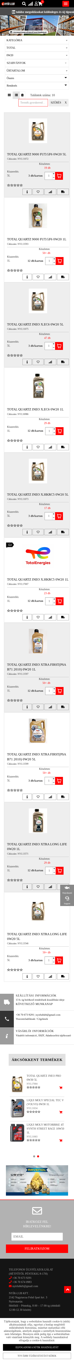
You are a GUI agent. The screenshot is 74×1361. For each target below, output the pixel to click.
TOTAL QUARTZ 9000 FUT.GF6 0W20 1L (36, 239)
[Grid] (9, 95)
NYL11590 (32, 1132)
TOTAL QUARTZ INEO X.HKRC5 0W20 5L (37, 494)
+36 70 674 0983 (22, 1282)
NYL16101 (32, 1083)
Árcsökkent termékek (37, 1060)
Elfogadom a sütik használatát (37, 1347)
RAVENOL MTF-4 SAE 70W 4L (45, 1100)
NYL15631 (32, 1104)
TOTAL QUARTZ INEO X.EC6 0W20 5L (35, 324)
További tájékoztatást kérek (37, 1355)
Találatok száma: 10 (42, 95)
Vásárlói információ (26, 1035)
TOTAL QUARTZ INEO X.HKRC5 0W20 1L (37, 579)
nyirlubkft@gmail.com (25, 1286)
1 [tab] (34, 1156)
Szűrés (56, 102)
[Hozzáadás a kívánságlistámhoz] (38, 192)
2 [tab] (38, 1156)
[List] (16, 95)
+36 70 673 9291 (22, 1277)
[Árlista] (22, 95)
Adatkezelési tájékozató (58, 1035)
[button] (37, 63)
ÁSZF (41, 1035)
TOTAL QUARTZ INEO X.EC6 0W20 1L (35, 409)
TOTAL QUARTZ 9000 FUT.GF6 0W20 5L (36, 154)
